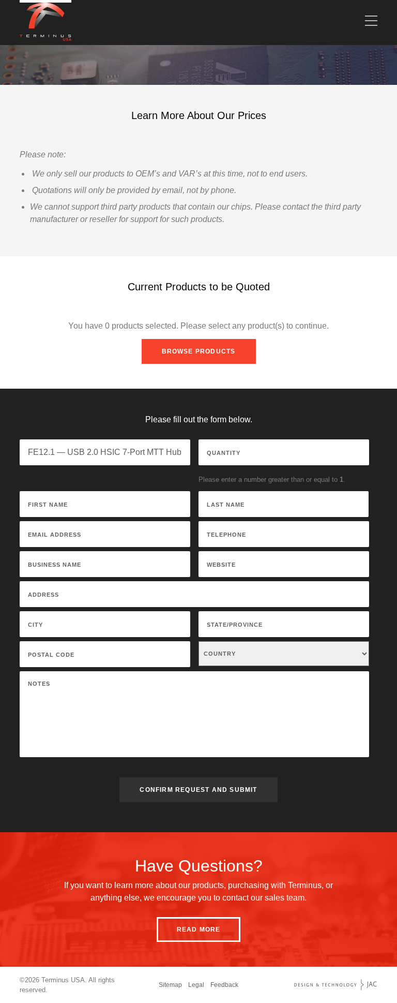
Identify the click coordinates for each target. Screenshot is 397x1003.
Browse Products (199, 351)
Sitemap (170, 985)
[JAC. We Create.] (335, 984)
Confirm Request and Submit (198, 789)
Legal (196, 985)
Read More (199, 929)
